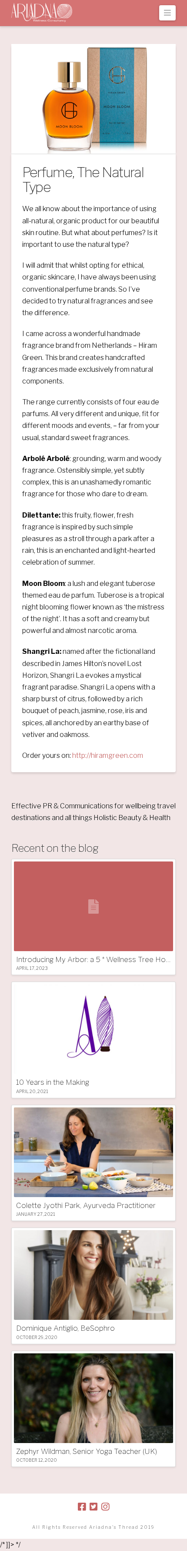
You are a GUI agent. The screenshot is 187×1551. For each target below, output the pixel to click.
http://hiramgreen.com (107, 755)
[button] (167, 12)
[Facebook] (82, 1506)
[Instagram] (105, 1506)
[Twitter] (93, 1506)
